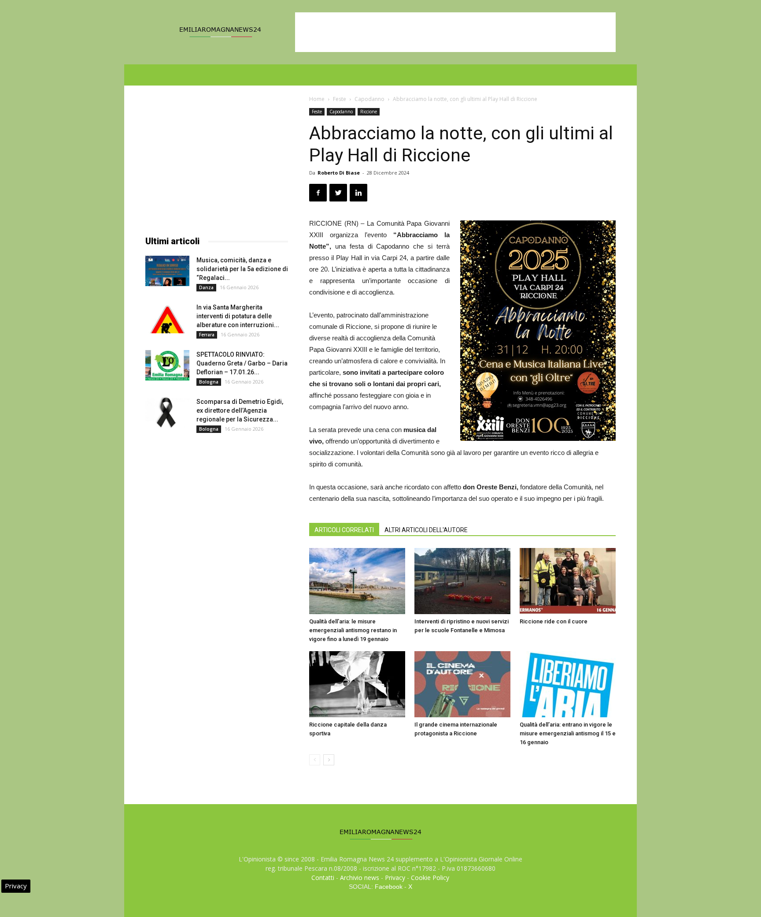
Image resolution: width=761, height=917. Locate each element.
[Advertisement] (455, 32)
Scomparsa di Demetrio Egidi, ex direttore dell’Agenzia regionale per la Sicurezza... (239, 410)
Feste (339, 99)
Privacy (395, 877)
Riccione (368, 111)
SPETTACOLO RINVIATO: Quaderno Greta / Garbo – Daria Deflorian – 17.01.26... (242, 363)
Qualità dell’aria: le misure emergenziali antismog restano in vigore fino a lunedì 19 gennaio (353, 630)
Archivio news (359, 877)
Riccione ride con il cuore (553, 621)
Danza (206, 287)
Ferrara (206, 335)
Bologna (208, 382)
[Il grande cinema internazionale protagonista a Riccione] (462, 684)
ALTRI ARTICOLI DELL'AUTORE (426, 529)
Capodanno (369, 99)
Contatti (322, 877)
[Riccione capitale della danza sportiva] (357, 684)
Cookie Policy (430, 877)
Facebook (389, 886)
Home (317, 99)
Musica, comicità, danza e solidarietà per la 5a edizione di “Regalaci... (242, 269)
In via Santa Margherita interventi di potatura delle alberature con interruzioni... (237, 316)
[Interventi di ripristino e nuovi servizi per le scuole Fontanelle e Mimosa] (462, 581)
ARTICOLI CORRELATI (344, 529)
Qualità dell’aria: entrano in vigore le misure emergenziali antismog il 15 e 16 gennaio (568, 733)
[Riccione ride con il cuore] (568, 581)
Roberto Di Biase (339, 172)
